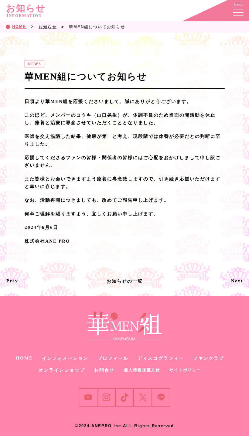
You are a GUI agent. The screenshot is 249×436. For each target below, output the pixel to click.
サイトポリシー (185, 370)
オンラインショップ (62, 370)
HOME (24, 358)
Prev (12, 280)
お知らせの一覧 (125, 281)
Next (237, 280)
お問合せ (104, 370)
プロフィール (112, 358)
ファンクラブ (208, 358)
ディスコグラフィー (161, 358)
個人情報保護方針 (142, 370)
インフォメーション (65, 358)
